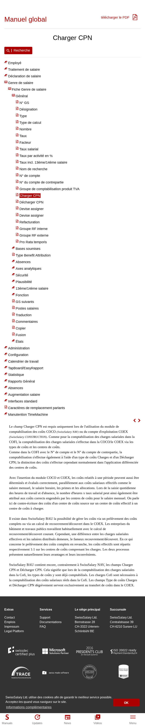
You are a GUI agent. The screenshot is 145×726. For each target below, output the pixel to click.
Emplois (9, 622)
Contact (9, 617)
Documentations (51, 622)
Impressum (11, 626)
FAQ (43, 626)
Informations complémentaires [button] (29, 707)
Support (45, 617)
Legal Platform (14, 631)
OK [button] (126, 702)
